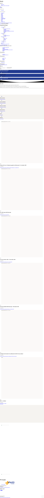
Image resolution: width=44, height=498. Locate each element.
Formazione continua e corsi (7, 35)
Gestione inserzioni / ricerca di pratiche (5, 5)
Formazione (2, 33)
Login (0, 6)
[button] (4, 23)
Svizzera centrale (3, 21)
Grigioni (2, 16)
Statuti (4, 32)
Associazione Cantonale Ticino (6, 47)
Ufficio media (2, 4)
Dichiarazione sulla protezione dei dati (6, 497)
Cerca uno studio (1, 64)
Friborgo (2, 15)
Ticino (1, 3)
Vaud (1, 20)
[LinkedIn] (2, 490)
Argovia (2, 13)
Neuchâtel (2, 17)
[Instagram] (1, 490)
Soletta (2, 19)
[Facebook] (0, 490)
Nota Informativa (1, 496)
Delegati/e (5, 31)
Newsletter (5, 39)
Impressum (1, 497)
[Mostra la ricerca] (1, 7)
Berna (2, 14)
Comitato (3, 48)
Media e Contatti (3, 36)
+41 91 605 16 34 (2, 487)
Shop (1, 43)
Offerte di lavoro (4, 41)
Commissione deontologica (6, 30)
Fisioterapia (4, 54)
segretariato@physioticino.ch (7, 487)
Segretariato (5, 29)
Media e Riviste (5, 38)
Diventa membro (5, 64)
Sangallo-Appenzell (3, 18)
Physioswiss (2, 10)
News (3, 58)
